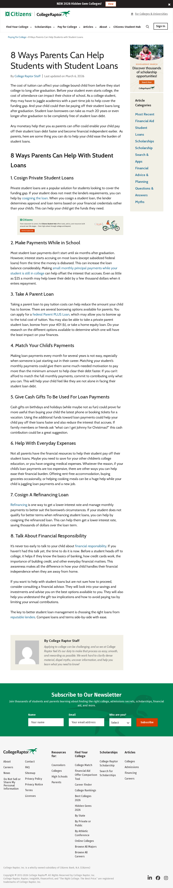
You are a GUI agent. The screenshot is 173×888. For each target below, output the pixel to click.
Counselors (58, 765)
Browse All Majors (86, 846)
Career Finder (83, 784)
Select (115, 722)
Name (32, 714)
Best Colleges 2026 (83, 798)
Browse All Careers (81, 854)
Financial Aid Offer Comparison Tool (86, 775)
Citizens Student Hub (127, 26)
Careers (8, 767)
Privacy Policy (33, 778)
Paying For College (17, 37)
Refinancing (18, 505)
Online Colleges (84, 841)
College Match (83, 765)
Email (72, 714)
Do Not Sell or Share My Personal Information (12, 783)
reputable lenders (22, 617)
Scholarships (43, 26)
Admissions (132, 767)
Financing (131, 772)
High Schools (60, 776)
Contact (30, 761)
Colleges (57, 770)
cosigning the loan (35, 198)
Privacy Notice (34, 784)
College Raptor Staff (64, 641)
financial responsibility (90, 546)
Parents (56, 782)
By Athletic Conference (82, 833)
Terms (29, 790)
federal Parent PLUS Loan (51, 314)
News (6, 773)
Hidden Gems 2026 (83, 808)
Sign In (160, 26)
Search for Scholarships (108, 773)
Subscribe (147, 722)
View (110, 4)
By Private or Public (83, 823)
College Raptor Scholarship (109, 763)
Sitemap (30, 773)
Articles (88, 26)
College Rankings (85, 790)
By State (80, 815)
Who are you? (117, 714)
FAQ (27, 767)
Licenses (30, 796)
